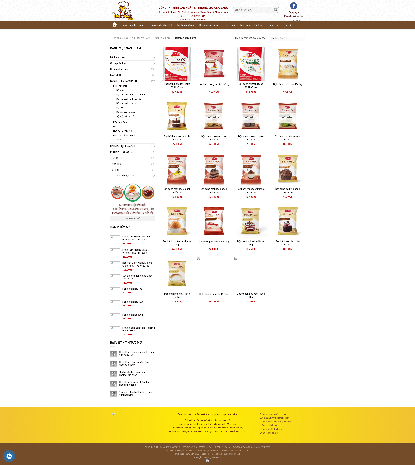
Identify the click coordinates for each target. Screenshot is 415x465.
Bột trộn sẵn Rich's (125, 116)
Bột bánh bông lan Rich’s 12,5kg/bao (177, 85)
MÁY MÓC (115, 75)
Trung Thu (115, 164)
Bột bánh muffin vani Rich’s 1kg (177, 243)
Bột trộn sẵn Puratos (125, 112)
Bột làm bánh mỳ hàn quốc (128, 99)
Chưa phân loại (118, 63)
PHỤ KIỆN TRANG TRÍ (121, 152)
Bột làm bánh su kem (126, 103)
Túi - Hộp (115, 169)
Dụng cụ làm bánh (119, 69)
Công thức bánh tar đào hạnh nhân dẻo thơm (134, 363)
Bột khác (120, 90)
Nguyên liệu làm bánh (132, 25)
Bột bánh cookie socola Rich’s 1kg (251, 138)
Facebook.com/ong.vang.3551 (225, 454)
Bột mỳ (119, 107)
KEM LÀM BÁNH (121, 122)
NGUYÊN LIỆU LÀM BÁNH (137, 38)
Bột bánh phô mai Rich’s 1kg (214, 241)
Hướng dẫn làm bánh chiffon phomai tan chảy (134, 373)
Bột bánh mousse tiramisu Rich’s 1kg (251, 190)
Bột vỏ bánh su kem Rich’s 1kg (251, 295)
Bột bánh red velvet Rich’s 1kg (250, 243)
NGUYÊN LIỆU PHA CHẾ (122, 146)
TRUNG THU (116, 158)
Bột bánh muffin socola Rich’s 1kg (287, 190)
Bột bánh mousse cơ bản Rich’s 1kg (177, 190)
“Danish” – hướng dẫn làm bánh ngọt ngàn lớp (135, 393)
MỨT (115, 126)
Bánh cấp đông (118, 57)
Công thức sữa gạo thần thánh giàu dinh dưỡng (135, 383)
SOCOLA (117, 139)
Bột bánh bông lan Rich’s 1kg (214, 84)
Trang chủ (115, 38)
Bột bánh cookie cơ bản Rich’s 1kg (214, 138)
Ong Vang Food (215, 457)
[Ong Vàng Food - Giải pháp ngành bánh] (131, 10)
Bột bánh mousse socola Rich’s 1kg (214, 190)
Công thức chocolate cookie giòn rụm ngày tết (136, 353)
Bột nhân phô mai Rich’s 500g (177, 295)
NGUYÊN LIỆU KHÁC (122, 131)
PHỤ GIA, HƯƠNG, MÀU (124, 135)
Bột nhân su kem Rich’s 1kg (213, 294)
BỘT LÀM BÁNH (163, 38)
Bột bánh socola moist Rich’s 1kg (288, 243)
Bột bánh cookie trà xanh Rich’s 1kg (288, 138)
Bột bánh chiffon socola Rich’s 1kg (177, 138)
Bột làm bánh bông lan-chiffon (130, 94)
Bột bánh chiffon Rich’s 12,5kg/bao (251, 85)
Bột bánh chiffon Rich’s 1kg (287, 84)
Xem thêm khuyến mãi (122, 175)
